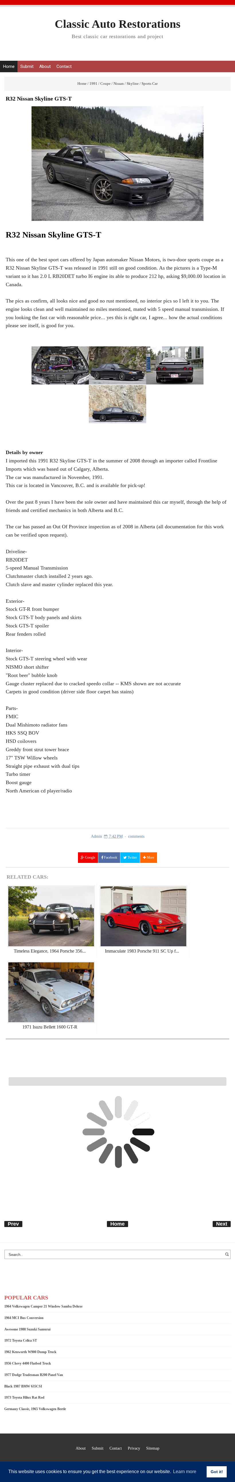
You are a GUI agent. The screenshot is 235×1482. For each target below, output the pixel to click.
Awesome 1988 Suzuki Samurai (27, 1329)
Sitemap (152, 1448)
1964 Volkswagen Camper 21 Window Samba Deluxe (43, 1306)
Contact (64, 66)
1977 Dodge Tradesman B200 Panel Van (33, 1375)
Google (89, 857)
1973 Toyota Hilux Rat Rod (24, 1397)
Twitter (132, 857)
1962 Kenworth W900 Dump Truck (30, 1352)
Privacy (134, 1448)
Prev (13, 1224)
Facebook (110, 857)
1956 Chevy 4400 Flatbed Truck (27, 1363)
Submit (27, 66)
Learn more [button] (184, 1471)
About (45, 66)
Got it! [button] (217, 1471)
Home (9, 66)
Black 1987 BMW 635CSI (23, 1386)
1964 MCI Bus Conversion (24, 1318)
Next (221, 1224)
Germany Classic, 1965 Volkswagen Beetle (35, 1409)
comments (136, 836)
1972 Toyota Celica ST (20, 1340)
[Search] (228, 1257)
